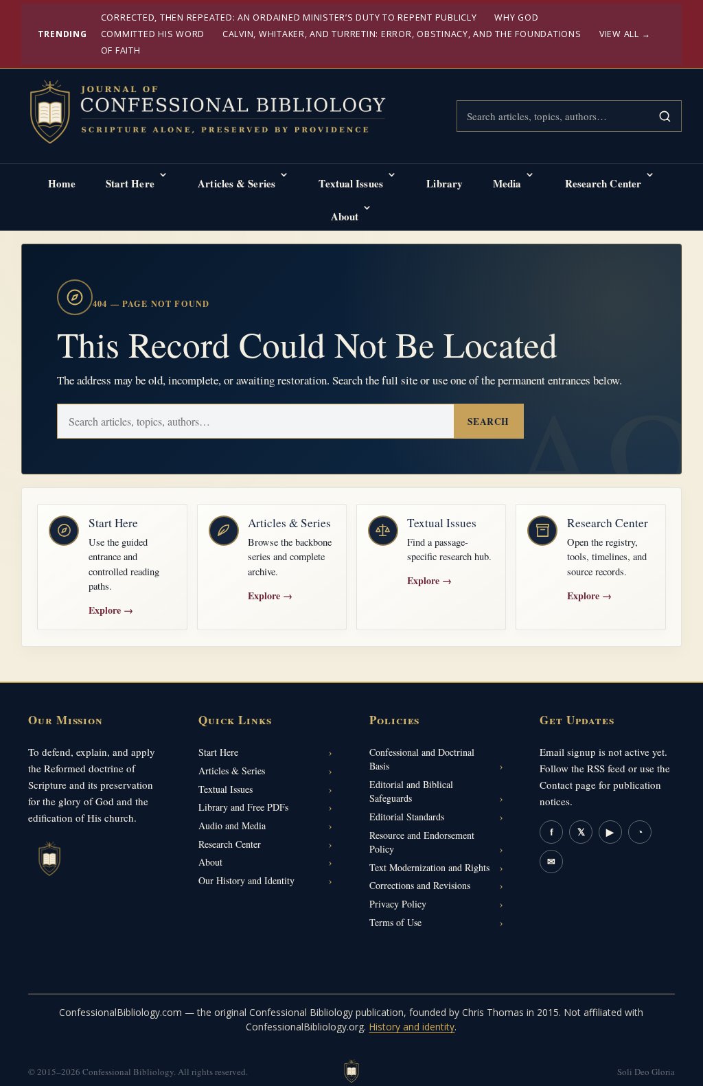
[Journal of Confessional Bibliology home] (217, 113)
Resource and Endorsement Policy (421, 842)
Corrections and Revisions (419, 885)
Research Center (603, 183)
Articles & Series (236, 183)
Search (488, 421)
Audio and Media (232, 825)
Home (62, 183)
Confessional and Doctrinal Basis (421, 759)
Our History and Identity (246, 880)
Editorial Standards (406, 816)
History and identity (411, 1026)
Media (507, 183)
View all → (625, 34)
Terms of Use (395, 922)
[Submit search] (664, 115)
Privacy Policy (397, 903)
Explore (111, 610)
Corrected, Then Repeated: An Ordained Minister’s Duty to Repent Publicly (289, 17)
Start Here (130, 183)
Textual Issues (350, 183)
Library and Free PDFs (243, 806)
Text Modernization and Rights (429, 867)
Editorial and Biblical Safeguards (411, 791)
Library (444, 183)
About (345, 216)
